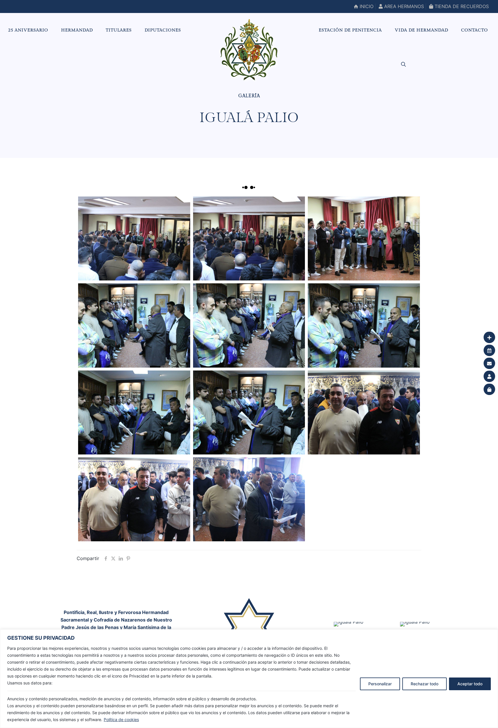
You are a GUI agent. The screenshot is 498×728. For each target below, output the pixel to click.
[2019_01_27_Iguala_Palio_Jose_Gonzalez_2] (249, 238)
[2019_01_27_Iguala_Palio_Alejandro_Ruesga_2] (134, 499)
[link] (348, 624)
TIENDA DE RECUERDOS (461, 6)
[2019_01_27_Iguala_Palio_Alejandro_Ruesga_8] (134, 325)
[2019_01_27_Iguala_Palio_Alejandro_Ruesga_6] (364, 325)
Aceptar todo (469, 683)
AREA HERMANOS (403, 6)
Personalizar (380, 683)
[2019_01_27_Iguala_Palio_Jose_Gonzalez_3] (134, 238)
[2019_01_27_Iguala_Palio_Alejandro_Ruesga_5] (134, 412)
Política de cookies (121, 719)
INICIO (365, 6)
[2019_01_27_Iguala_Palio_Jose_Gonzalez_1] (364, 238)
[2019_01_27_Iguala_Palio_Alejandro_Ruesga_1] (249, 499)
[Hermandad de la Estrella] (249, 49)
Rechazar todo (424, 683)
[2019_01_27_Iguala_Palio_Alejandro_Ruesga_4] (249, 412)
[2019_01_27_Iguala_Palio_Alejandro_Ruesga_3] (364, 412)
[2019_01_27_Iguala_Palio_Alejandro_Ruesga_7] (249, 325)
